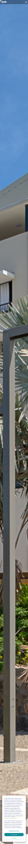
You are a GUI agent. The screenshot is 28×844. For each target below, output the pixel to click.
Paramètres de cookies (14, 830)
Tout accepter (14, 834)
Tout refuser (14, 838)
